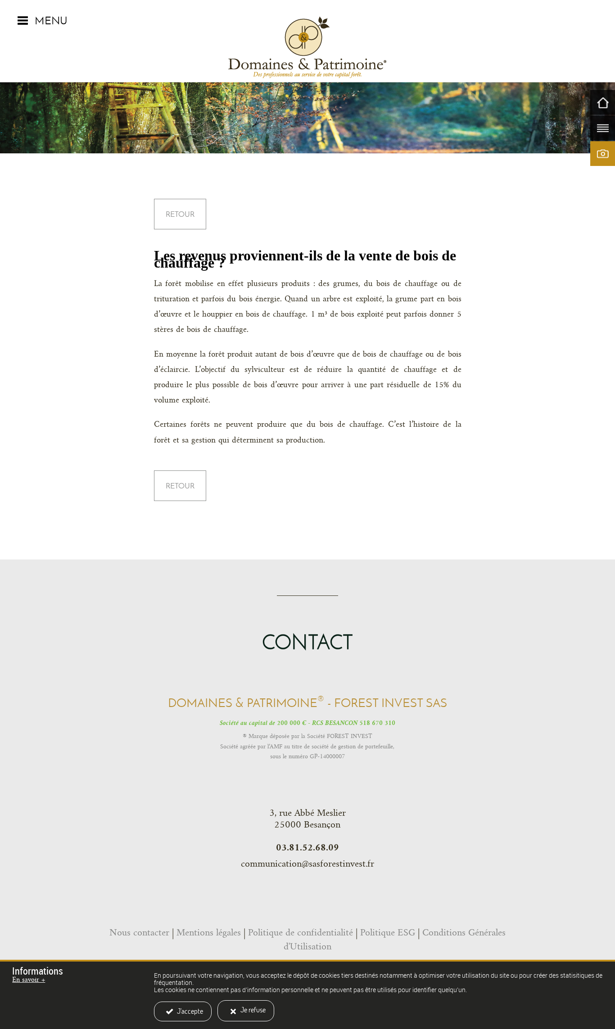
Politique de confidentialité (300, 932)
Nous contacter (139, 932)
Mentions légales (208, 932)
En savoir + (28, 979)
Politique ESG (387, 932)
